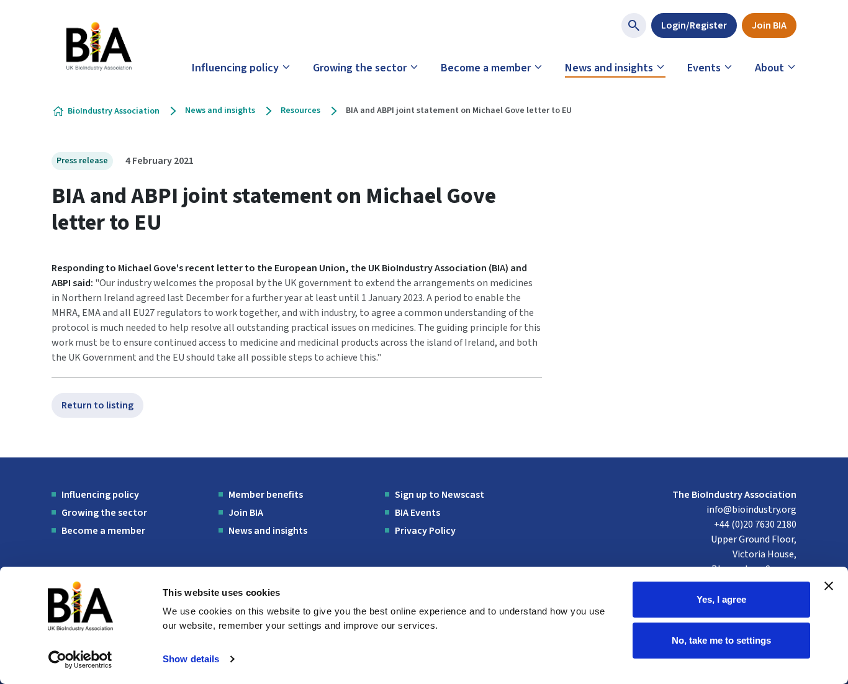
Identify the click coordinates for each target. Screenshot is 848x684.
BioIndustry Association (114, 111)
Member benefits (265, 495)
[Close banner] (828, 586)
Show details (191, 659)
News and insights (609, 68)
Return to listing (97, 405)
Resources (300, 110)
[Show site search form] (633, 25)
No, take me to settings (721, 639)
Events (704, 68)
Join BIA (769, 25)
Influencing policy (235, 68)
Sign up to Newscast (439, 495)
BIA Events (417, 513)
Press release (82, 161)
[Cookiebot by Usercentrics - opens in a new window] (80, 659)
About (769, 68)
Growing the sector (360, 68)
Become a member (486, 68)
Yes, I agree (721, 599)
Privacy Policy (425, 531)
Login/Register (694, 25)
